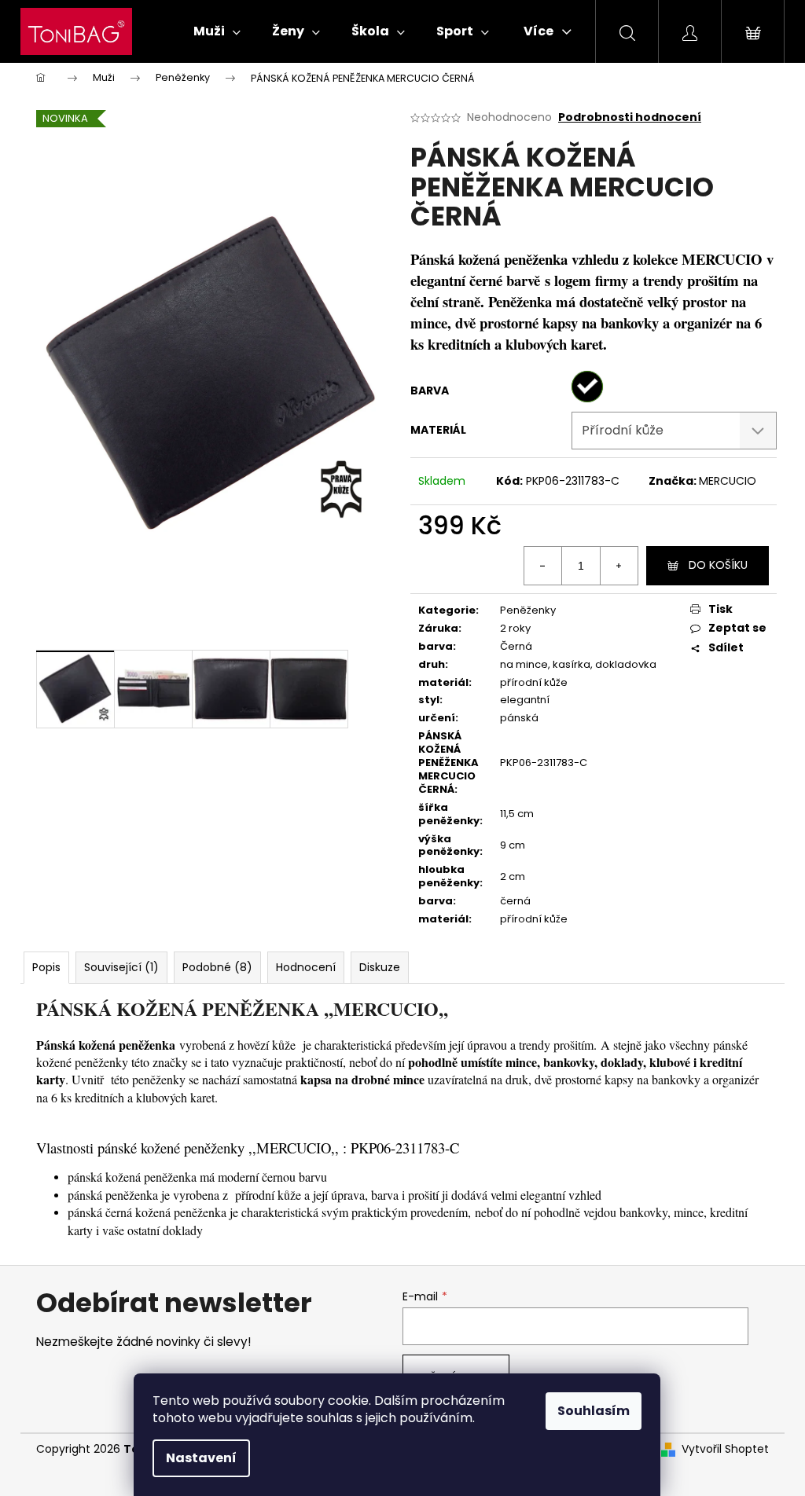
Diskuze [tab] (379, 967)
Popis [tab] (46, 967)
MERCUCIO (727, 481)
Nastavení (201, 1458)
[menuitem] (217, 31)
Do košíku (718, 565)
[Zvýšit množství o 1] (619, 566)
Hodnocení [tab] (306, 967)
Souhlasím (593, 1411)
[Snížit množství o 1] (543, 566)
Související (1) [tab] (121, 967)
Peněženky (528, 610)
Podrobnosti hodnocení (629, 117)
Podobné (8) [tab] (217, 967)
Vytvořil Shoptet (725, 1449)
